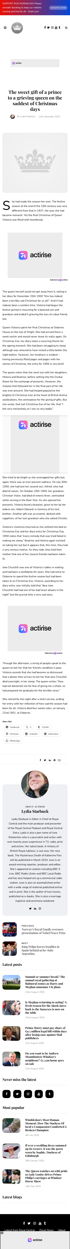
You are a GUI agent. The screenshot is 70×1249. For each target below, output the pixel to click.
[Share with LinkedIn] (50, 760)
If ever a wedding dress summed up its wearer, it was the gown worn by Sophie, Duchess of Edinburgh (45, 1150)
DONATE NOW (58, 7)
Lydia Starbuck (27, 116)
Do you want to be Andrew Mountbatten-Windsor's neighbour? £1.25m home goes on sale (44, 1058)
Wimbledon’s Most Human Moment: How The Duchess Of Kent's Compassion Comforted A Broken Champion (46, 1125)
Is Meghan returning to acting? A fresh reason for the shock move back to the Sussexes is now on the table (46, 1007)
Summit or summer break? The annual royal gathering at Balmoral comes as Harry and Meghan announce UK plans (45, 982)
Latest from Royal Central (20, 1230)
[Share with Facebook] (40, 760)
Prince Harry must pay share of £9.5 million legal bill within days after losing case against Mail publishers (46, 1033)
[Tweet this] (45, 760)
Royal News (46, 1230)
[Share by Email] (59, 760)
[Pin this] (54, 760)
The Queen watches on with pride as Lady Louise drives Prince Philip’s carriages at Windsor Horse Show (46, 1176)
